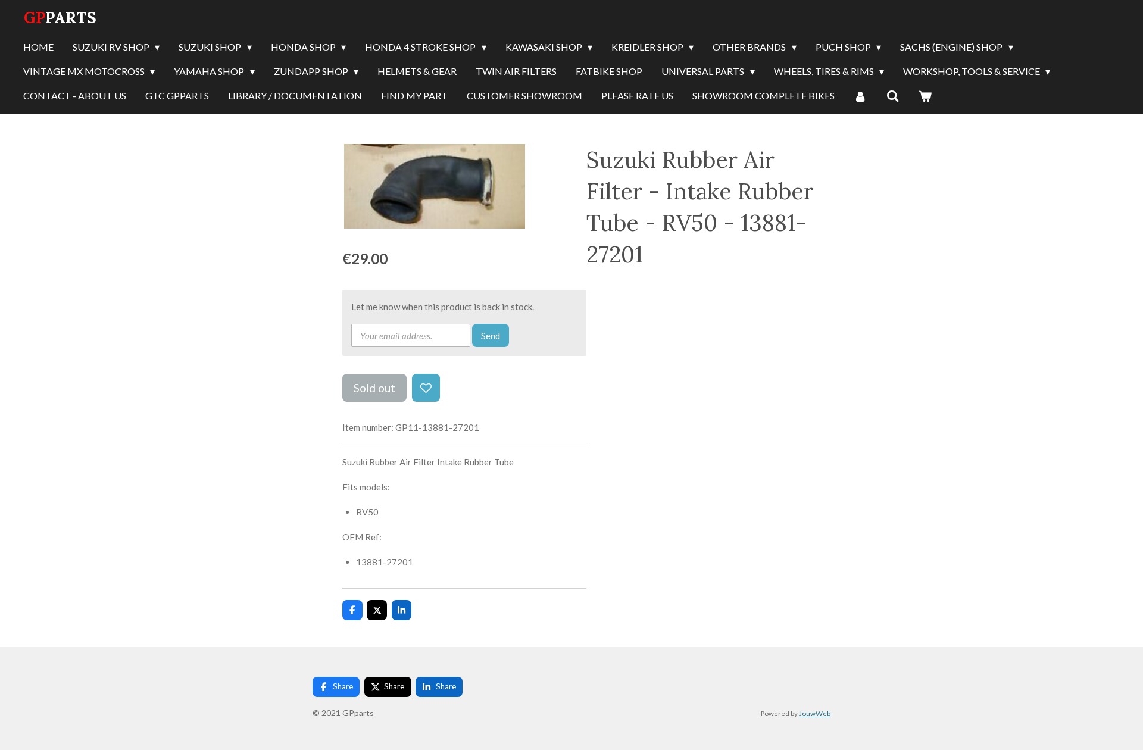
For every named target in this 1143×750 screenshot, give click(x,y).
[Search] (892, 96)
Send (490, 335)
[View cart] (925, 96)
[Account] (860, 96)
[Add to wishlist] (426, 388)
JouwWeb (814, 713)
